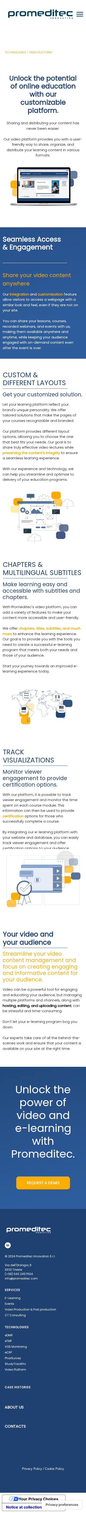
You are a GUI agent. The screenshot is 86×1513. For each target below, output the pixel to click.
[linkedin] (8, 1245)
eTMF (8, 1341)
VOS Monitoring (16, 1347)
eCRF (8, 1352)
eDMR (9, 1335)
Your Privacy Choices (38, 1499)
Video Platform (15, 1370)
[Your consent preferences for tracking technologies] (62, 1504)
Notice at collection (24, 1507)
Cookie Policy (54, 1469)
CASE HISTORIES (18, 1387)
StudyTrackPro (15, 1364)
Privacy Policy (32, 1469)
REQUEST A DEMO (43, 1183)
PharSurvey (13, 1358)
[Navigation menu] (79, 14)
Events (9, 1304)
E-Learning (13, 1298)
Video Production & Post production (30, 1309)
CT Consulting (15, 1315)
